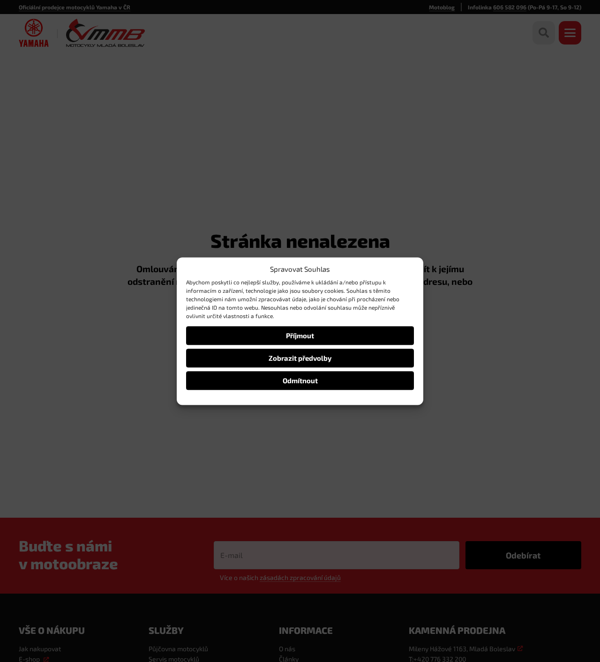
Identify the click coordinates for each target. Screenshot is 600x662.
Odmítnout (300, 380)
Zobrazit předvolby (300, 358)
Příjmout (300, 335)
